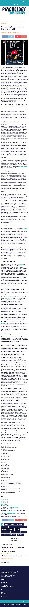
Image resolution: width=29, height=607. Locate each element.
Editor (12, 558)
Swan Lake (21, 264)
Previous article (14, 538)
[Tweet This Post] (11, 36)
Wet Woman (4, 504)
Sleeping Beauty (14, 507)
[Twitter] (14, 4)
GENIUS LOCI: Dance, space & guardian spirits (13, 547)
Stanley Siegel (15, 571)
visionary (20, 534)
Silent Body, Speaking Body (8, 551)
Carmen (8, 298)
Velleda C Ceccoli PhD (14, 32)
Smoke (3, 499)
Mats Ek (17, 529)
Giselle (25, 228)
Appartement (5, 511)
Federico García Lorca (20, 527)
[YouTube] (17, 4)
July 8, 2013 (4, 32)
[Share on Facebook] (5, 36)
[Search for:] (14, 17)
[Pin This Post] (18, 36)
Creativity (4, 527)
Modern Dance (5, 532)
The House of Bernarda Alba (8, 513)
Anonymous (10, 553)
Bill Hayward (12, 575)
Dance (11, 527)
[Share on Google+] (24, 36)
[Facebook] (12, 4)
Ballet (6, 524)
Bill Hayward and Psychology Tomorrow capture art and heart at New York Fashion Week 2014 (14, 556)
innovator (10, 529)
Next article (14, 540)
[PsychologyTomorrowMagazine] (14, 11)
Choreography (19, 524)
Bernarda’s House (23, 166)
